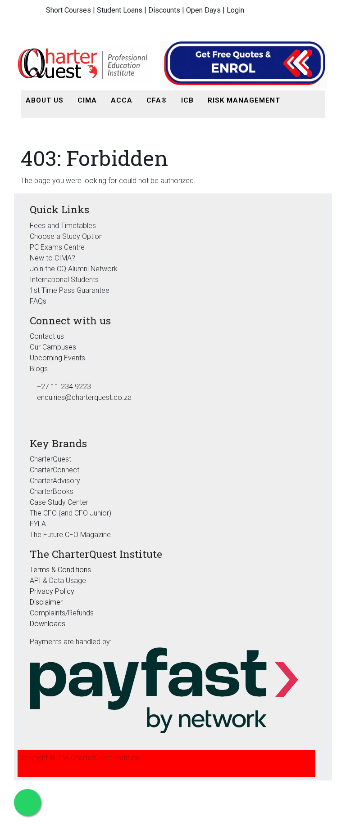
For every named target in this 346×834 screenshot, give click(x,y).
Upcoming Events (57, 358)
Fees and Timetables (63, 225)
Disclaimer (46, 602)
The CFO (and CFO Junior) (70, 513)
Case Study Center (59, 502)
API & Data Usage (58, 580)
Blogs (39, 368)
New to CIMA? (52, 258)
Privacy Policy (52, 591)
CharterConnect (54, 470)
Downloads (47, 623)
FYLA (38, 524)
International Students (64, 279)
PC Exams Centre (57, 247)
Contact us (47, 336)
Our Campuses (53, 347)
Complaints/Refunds (62, 613)
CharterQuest (50, 459)
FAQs (38, 301)
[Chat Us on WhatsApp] (27, 802)
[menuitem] (44, 100)
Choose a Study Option (66, 236)
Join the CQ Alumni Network (74, 269)
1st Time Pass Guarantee (70, 290)
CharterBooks (51, 491)
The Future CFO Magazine (70, 534)
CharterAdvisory (55, 480)
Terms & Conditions (60, 569)
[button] (297, 100)
